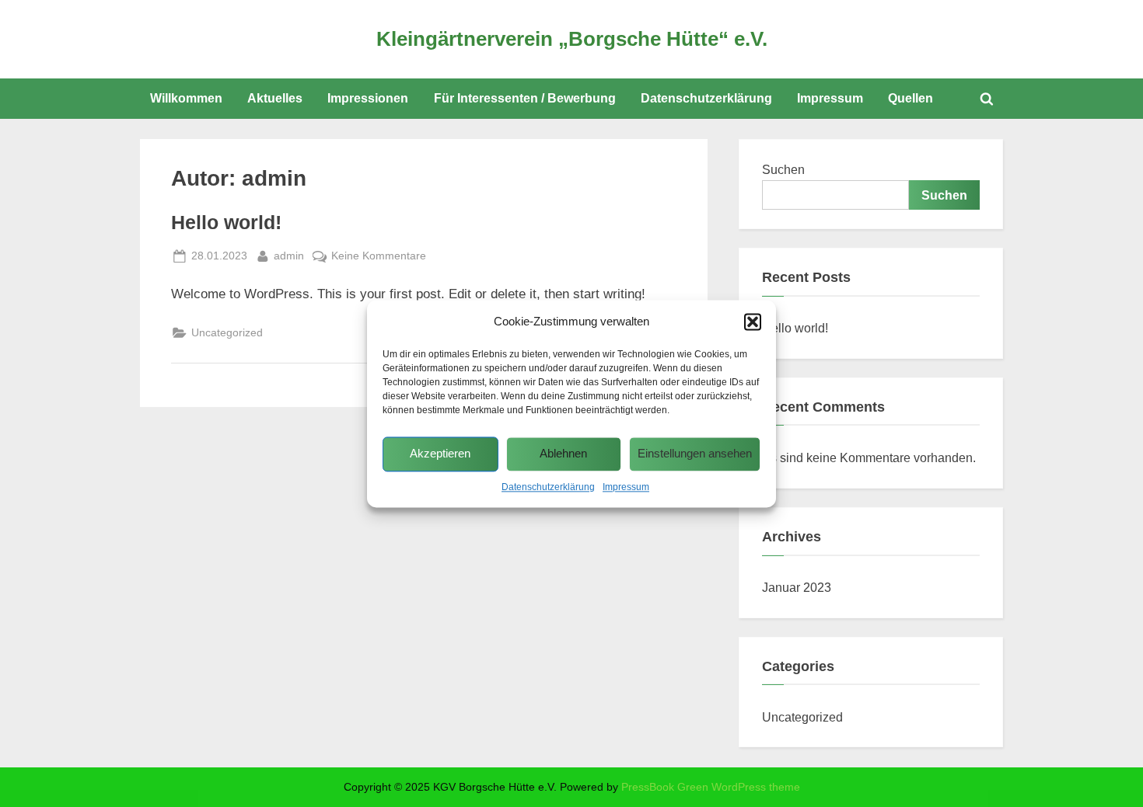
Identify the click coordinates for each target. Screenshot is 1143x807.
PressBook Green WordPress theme (710, 787)
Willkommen (186, 98)
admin (289, 255)
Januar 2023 (796, 587)
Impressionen (367, 98)
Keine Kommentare (378, 257)
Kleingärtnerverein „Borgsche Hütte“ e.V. (571, 39)
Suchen (783, 169)
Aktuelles (274, 98)
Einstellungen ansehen (695, 454)
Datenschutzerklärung (548, 487)
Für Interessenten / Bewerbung (525, 98)
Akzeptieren (440, 454)
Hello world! (226, 222)
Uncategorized (227, 332)
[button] (752, 321)
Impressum (626, 487)
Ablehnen (563, 454)
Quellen (910, 98)
